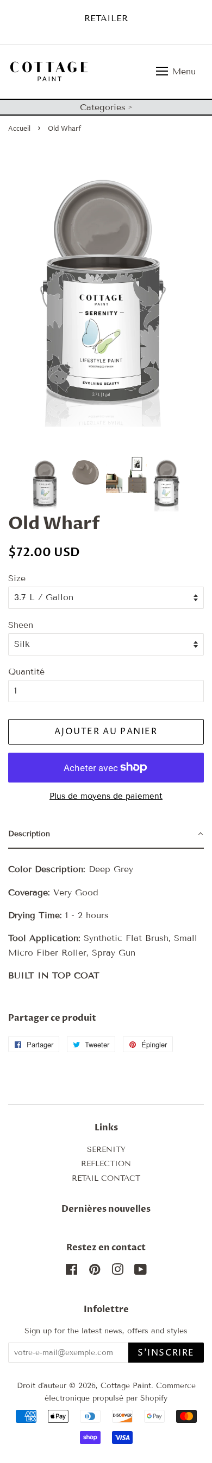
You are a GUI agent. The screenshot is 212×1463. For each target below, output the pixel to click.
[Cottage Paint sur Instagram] (117, 1271)
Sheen (20, 625)
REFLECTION (106, 1163)
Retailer (106, 18)
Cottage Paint (126, 1385)
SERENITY (106, 1149)
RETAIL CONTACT (106, 1178)
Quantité (26, 671)
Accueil (19, 128)
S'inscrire (166, 1353)
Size (17, 578)
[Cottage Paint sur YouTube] (140, 1271)
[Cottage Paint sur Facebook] (71, 1271)
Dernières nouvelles (106, 1209)
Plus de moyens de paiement (106, 796)
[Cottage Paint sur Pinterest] (95, 1271)
